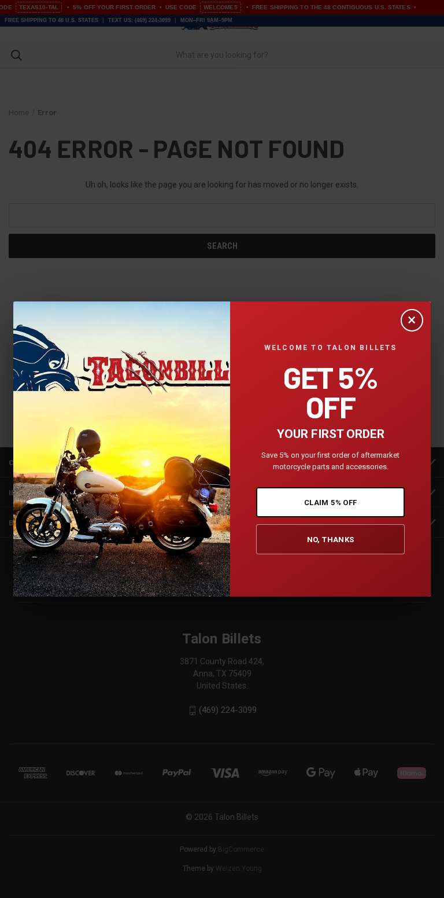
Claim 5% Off (330, 502)
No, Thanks (330, 539)
